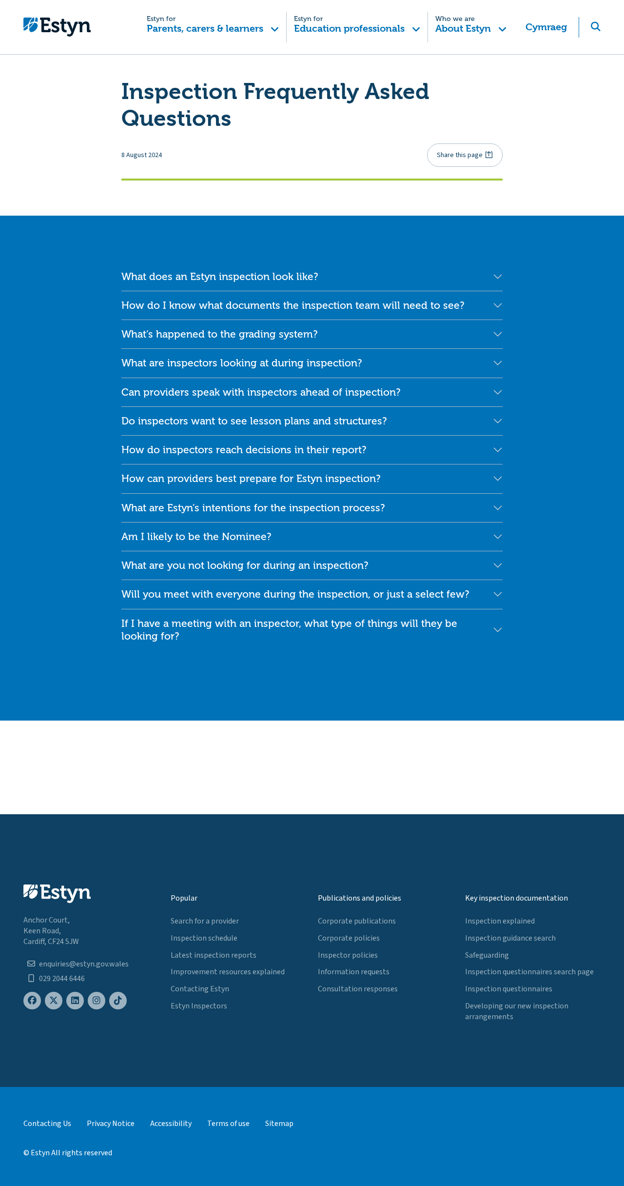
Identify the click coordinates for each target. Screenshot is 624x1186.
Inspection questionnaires (508, 989)
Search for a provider (205, 921)
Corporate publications (357, 921)
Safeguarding (487, 955)
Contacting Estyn (200, 989)
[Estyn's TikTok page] (118, 1001)
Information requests (354, 971)
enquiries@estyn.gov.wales (84, 964)
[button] (213, 27)
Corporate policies (349, 938)
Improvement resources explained (228, 971)
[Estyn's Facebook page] (32, 1001)
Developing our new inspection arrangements (516, 1011)
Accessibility (171, 1123)
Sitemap (279, 1123)
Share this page (460, 155)
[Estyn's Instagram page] (96, 1001)
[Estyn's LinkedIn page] (75, 1001)
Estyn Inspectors (199, 1006)
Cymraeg (546, 27)
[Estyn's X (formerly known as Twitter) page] (53, 1001)
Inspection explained (500, 921)
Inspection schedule (204, 938)
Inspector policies (348, 955)
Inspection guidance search (510, 938)
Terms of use (228, 1123)
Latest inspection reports (213, 955)
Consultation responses (358, 989)
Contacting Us (47, 1123)
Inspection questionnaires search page (529, 971)
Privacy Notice (111, 1123)
